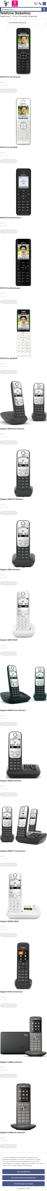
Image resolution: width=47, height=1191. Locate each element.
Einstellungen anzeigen (23, 1184)
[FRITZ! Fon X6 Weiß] (23, 332)
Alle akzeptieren (23, 1172)
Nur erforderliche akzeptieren (23, 1178)
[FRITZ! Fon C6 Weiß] (23, 121)
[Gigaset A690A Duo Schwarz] (23, 684)
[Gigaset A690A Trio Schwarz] (23, 825)
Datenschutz (21, 1188)
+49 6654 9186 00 (40, 3)
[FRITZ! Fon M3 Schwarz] (23, 192)
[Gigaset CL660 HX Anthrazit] (23, 1106)
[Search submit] (44, 9)
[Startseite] (6, 4)
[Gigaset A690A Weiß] (23, 895)
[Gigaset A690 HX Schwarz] (23, 473)
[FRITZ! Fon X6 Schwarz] (23, 262)
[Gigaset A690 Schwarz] (23, 543)
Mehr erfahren (9, 91)
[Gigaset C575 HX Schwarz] (23, 966)
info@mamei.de (35, 3)
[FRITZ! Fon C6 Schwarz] (23, 51)
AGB (28, 1188)
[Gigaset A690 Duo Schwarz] (23, 403)
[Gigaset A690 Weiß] (23, 614)
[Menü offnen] (44, 3)
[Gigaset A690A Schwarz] (23, 755)
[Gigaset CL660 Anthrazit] (23, 1036)
